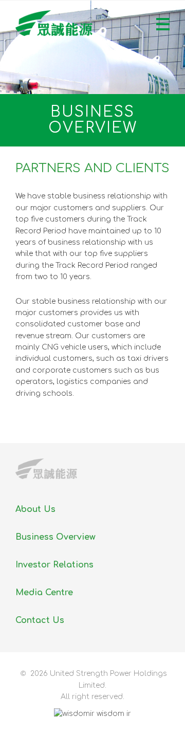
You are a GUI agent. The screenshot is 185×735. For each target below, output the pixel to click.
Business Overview (55, 537)
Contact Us (39, 620)
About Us (35, 509)
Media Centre (44, 592)
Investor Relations (54, 564)
